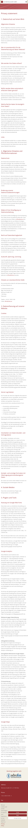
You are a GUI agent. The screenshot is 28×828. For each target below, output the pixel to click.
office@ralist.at (19, 219)
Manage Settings (17, 818)
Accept (17, 812)
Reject (17, 815)
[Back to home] (9, 2)
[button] (26, 2)
